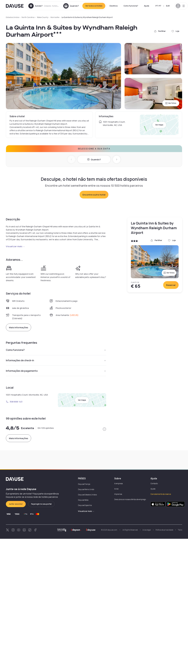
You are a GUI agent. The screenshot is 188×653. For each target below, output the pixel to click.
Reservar (171, 285)
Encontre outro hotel (94, 194)
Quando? (96, 159)
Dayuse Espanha (85, 505)
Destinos (114, 6)
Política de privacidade (164, 530)
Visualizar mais (14, 246)
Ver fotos (172, 103)
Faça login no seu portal (41, 504)
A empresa (118, 483)
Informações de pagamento (22, 370)
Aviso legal (146, 530)
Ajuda (146, 6)
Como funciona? (131, 6)
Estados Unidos (12, 17)
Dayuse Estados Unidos (87, 494)
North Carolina (28, 17)
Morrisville (55, 17)
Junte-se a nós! (16, 504)
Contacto (154, 483)
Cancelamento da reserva (161, 494)
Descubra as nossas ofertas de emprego (130, 499)
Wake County (42, 17)
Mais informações (18, 327)
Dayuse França (84, 484)
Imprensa (118, 494)
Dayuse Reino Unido (86, 489)
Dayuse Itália (83, 500)
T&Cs (180, 530)
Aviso (116, 489)
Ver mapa (159, 125)
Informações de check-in (20, 360)
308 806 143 (16, 401)
